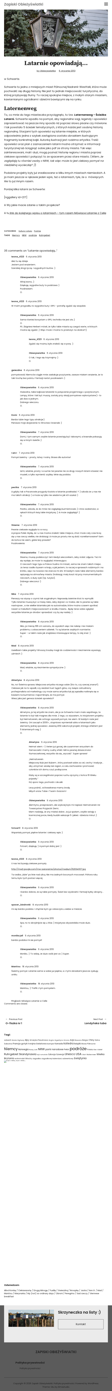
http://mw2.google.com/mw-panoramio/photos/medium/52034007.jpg (48, 869)
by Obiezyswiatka (46, 70)
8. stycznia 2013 (46, 621)
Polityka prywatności (30, 1368)
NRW (24, 235)
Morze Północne (88, 1043)
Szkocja (52, 1054)
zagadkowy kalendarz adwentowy (57, 1058)
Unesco (70, 1054)
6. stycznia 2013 (67, 70)
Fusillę (53, 1290)
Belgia (85, 1040)
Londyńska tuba (82, 1021)
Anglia (51, 1040)
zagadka (37, 1058)
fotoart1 (15, 828)
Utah (84, 1054)
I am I (14, 452)
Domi (14, 415)
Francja (17, 1043)
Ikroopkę (74, 1290)
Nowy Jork (33, 1049)
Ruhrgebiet (44, 235)
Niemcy (16, 235)
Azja (72, 1040)
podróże (33, 235)
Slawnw (15, 525)
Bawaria (78, 1040)
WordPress (93, 1383)
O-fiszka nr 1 (14, 1021)
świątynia (80, 1058)
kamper (50, 1043)
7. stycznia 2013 (46, 432)
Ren (95, 1049)
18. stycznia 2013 (30, 966)
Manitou (15, 966)
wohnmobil (20, 1058)
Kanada (59, 1043)
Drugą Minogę (41, 1290)
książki (77, 1043)
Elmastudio (63, 1386)
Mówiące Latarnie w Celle (34, 1000)
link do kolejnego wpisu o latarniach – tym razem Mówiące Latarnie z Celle (57, 213)
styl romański (42, 1054)
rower (99, 1049)
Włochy (28, 1058)
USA (79, 1054)
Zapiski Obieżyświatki (23, 4)
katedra (69, 1043)
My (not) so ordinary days (40, 1293)
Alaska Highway (18, 1040)
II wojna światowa (37, 1043)
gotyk (24, 1043)
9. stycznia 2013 (49, 742)
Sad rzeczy (82, 1293)
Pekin (66, 1049)
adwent (7, 1040)
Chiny (91, 1040)
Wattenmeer (91, 1054)
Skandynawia (27, 1054)
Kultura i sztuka (25, 231)
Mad (99, 1290)
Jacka (84, 1290)
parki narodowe (54, 1049)
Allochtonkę (10, 1290)
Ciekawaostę (24, 1290)
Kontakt (81, 1324)
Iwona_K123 (17, 256)
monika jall (17, 935)
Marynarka (20, 1293)
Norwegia (23, 1049)
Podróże (37, 231)
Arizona (66, 1040)
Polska (90, 1049)
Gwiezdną (63, 1290)
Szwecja (60, 1054)
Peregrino (70, 1293)
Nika (13, 594)
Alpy (27, 1040)
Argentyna (59, 1040)
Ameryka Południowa (39, 1040)
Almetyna (16, 680)
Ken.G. (92, 1290)
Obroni (59, 1293)
